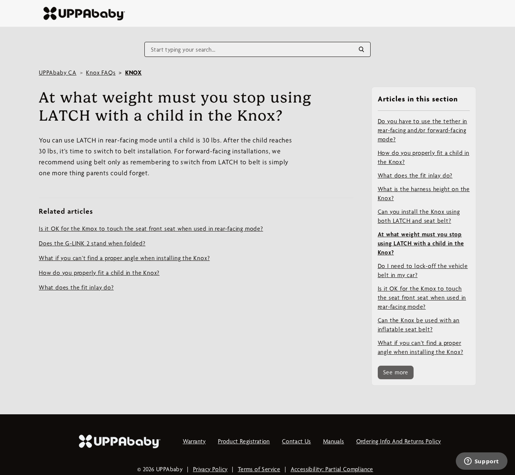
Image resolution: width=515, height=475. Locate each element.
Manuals (333, 441)
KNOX (133, 72)
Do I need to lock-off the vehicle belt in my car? (423, 270)
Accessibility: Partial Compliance (332, 469)
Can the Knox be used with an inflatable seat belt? (419, 325)
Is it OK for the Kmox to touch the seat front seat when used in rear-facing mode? (422, 297)
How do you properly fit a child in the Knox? (423, 157)
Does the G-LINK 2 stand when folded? (92, 243)
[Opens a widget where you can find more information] (481, 461)
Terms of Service (259, 469)
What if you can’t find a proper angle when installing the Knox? (420, 347)
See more (395, 372)
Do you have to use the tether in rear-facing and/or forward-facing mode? (422, 130)
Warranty (194, 441)
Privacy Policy (210, 469)
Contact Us (296, 441)
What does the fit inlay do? (415, 175)
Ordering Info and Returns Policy (398, 441)
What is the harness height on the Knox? (424, 193)
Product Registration (244, 441)
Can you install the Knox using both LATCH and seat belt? (419, 216)
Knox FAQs (100, 72)
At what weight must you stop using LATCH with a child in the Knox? (421, 243)
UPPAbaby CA (58, 72)
